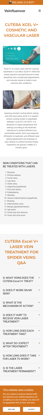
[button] (39, 10)
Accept (31, 409)
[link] (15, 10)
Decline (11, 409)
